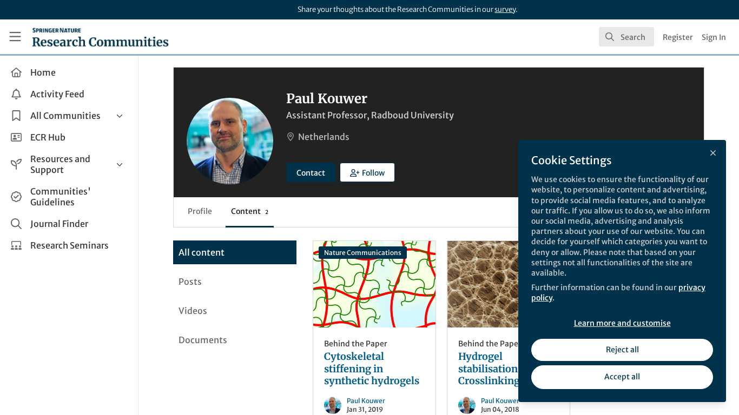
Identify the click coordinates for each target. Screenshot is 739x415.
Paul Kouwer (366, 401)
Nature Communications (362, 253)
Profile (200, 211)
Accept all (622, 376)
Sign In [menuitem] (714, 37)
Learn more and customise (622, 323)
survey (505, 9)
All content (202, 252)
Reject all (622, 349)
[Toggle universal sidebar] (15, 37)
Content (249, 211)
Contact (310, 173)
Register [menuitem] (678, 37)
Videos (193, 310)
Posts (190, 281)
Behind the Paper (355, 344)
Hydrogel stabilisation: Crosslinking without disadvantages (508, 284)
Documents (203, 339)
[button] (367, 172)
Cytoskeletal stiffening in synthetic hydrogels (374, 284)
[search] (626, 36)
